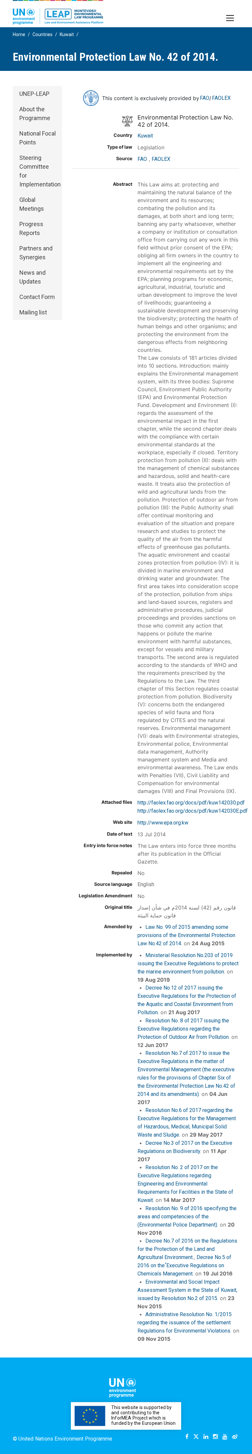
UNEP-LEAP (34, 93)
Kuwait (67, 34)
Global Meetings (31, 204)
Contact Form (37, 296)
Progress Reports (31, 228)
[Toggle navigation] (230, 18)
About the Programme (34, 113)
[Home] (58, 12)
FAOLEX (221, 98)
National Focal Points (37, 138)
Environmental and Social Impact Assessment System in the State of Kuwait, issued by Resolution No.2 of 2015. (187, 1290)
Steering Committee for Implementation (40, 171)
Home (19, 34)
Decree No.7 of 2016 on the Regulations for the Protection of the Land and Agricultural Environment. (187, 1249)
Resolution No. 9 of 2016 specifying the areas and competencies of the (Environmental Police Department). (187, 1216)
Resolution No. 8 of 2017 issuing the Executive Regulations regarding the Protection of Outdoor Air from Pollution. (183, 1028)
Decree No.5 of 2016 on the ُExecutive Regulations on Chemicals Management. (184, 1265)
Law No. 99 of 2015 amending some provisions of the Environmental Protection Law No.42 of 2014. (186, 935)
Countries (42, 34)
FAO (204, 98)
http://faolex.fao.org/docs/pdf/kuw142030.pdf (191, 803)
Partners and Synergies (35, 253)
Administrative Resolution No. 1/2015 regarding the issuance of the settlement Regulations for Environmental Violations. (184, 1322)
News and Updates (32, 277)
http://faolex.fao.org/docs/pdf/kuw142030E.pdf (192, 811)
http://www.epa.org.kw (162, 823)
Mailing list (33, 312)
